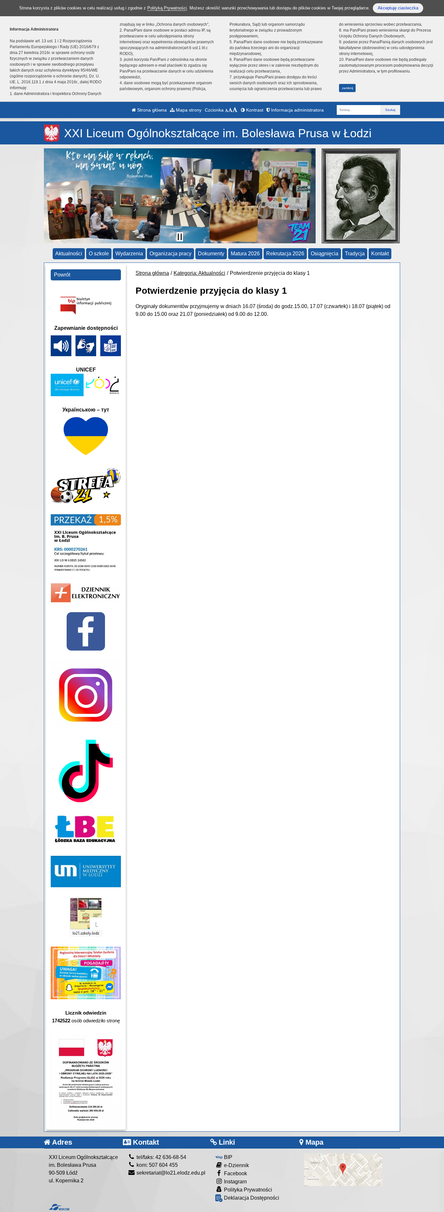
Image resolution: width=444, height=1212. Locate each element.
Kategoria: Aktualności (199, 273)
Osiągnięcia (324, 253)
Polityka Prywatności (247, 1189)
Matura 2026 (245, 253)
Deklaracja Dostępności (251, 1198)
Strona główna (151, 110)
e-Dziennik (236, 1165)
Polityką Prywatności (167, 8)
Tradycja (355, 253)
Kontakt (380, 253)
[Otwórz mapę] (343, 1169)
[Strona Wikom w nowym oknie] (59, 1207)
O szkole (99, 253)
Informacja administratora (297, 110)
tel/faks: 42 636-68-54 (160, 1157)
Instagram (235, 1181)
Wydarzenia (129, 253)
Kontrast (254, 110)
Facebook (235, 1173)
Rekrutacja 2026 (285, 253)
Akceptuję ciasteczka (398, 8)
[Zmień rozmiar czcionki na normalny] (226, 110)
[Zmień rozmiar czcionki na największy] (235, 110)
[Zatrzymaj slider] (180, 237)
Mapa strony (188, 110)
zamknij (347, 88)
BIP (227, 1157)
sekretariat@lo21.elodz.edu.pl (170, 1173)
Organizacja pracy (170, 253)
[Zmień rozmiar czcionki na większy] (230, 110)
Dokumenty (211, 253)
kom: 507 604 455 (156, 1165)
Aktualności (68, 253)
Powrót (62, 274)
